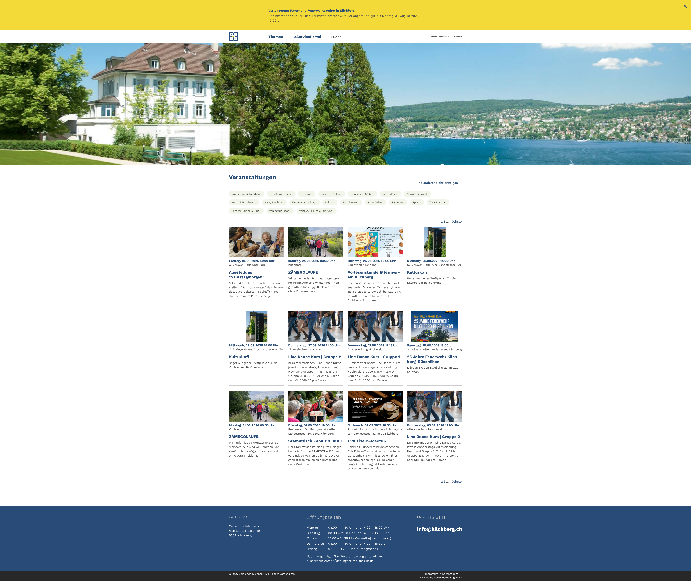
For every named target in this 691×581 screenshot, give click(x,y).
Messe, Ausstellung (303, 202)
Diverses (306, 193)
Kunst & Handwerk (243, 202)
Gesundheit (389, 193)
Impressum (431, 573)
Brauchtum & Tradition (246, 193)
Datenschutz (450, 573)
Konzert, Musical (417, 193)
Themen (275, 37)
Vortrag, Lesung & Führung (315, 210)
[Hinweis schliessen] (685, 6)
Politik (329, 202)
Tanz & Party (437, 202)
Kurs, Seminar (273, 202)
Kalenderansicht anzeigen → (440, 183)
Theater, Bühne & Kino (245, 210)
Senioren (397, 202)
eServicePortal (307, 37)
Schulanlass (350, 202)
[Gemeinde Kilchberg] (246, 36)
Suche (336, 37)
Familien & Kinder (361, 193)
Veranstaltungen (279, 210)
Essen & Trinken (331, 193)
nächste (456, 221)
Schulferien (374, 202)
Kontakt (458, 36)
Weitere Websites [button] (438, 36)
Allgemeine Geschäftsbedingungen (441, 577)
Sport (416, 202)
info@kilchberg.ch (439, 529)
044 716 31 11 (431, 517)
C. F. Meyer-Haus (280, 193)
